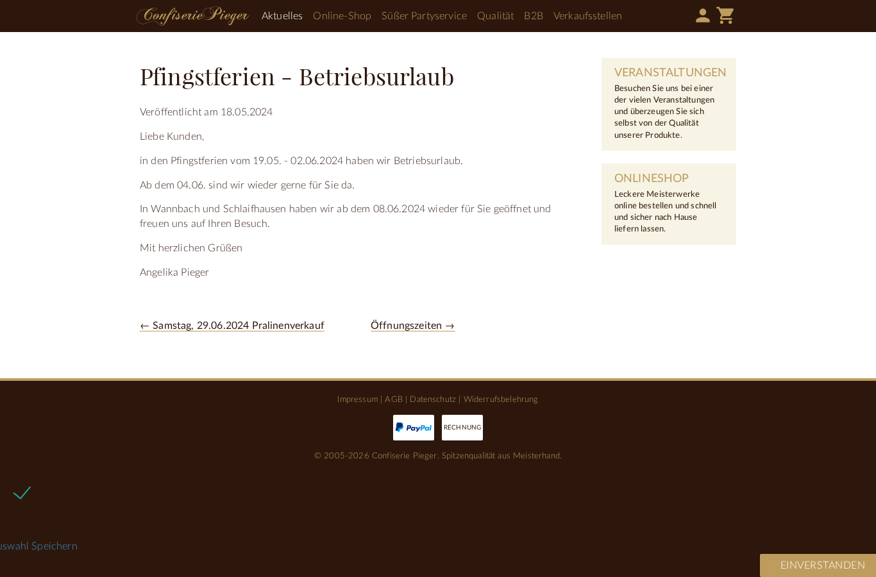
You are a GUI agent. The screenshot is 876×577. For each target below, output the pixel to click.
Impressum (357, 399)
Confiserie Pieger (193, 16)
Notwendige (63, 492)
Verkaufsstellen (587, 16)
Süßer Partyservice (424, 16)
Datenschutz (433, 399)
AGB (393, 399)
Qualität (495, 16)
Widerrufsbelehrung (501, 399)
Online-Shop (342, 16)
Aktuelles (282, 16)
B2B (533, 16)
